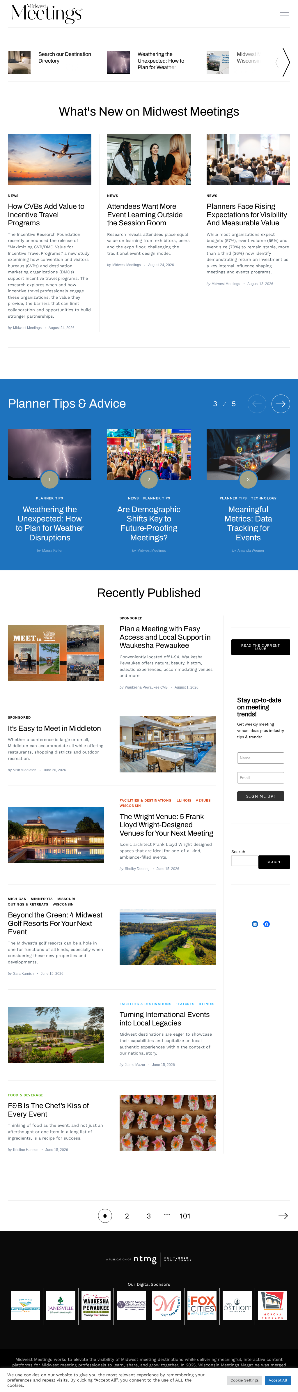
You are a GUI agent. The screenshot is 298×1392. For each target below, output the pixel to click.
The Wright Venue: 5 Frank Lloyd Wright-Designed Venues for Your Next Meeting (166, 825)
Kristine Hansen (25, 1150)
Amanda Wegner (250, 550)
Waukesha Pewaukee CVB (146, 687)
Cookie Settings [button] (244, 1380)
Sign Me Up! (260, 796)
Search (238, 851)
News (13, 196)
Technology (264, 498)
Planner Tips (49, 498)
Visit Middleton (24, 770)
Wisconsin (130, 806)
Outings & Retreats (28, 904)
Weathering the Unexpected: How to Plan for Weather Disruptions (161, 64)
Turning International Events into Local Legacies (165, 1019)
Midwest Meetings (27, 328)
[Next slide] (286, 62)
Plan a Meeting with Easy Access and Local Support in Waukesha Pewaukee (165, 637)
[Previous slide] (279, 62)
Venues (203, 800)
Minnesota (42, 899)
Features (184, 1004)
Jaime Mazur (135, 1064)
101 (185, 1216)
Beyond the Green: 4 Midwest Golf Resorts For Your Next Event (55, 923)
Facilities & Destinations (145, 800)
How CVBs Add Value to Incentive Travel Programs (46, 214)
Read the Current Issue (260, 647)
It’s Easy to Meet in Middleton (54, 728)
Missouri (66, 899)
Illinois (183, 800)
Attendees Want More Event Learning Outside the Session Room (145, 214)
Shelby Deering (137, 869)
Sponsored (131, 618)
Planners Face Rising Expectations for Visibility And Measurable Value (247, 214)
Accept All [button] (278, 1380)
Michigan (17, 899)
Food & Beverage (25, 1095)
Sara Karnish (23, 973)
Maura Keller (52, 550)
